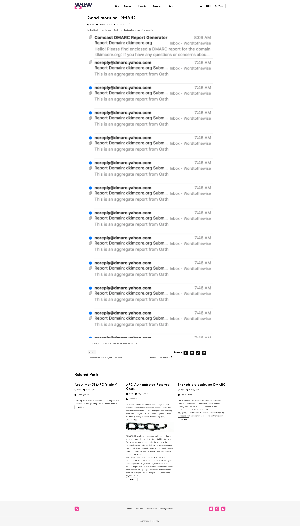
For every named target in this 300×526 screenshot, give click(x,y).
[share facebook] (186, 353)
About (129, 508)
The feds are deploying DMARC (201, 384)
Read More (80, 407)
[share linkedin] (204, 353)
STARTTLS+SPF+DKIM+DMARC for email (193, 409)
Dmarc (91, 352)
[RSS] (77, 509)
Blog (117, 6)
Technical (133, 398)
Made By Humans (166, 508)
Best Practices (186, 394)
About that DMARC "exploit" (96, 384)
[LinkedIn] (223, 509)
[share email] (192, 353)
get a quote (219, 6)
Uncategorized (83, 394)
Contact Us (139, 508)
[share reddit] (198, 353)
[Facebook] (211, 509)
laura (79, 390)
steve (131, 394)
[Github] (217, 509)
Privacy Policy (151, 508)
